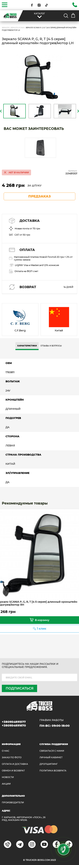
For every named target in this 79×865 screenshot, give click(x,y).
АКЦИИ (6, 783)
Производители (13, 802)
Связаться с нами (52, 750)
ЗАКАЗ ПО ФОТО (11, 757)
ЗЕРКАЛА (5, 28)
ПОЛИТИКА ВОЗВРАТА (53, 770)
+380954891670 (14, 725)
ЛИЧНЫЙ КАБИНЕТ (51, 757)
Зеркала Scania (17, 28)
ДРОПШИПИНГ (49, 764)
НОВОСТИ (8, 777)
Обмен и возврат (13, 770)
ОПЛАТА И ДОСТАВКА (15, 764)
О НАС (5, 750)
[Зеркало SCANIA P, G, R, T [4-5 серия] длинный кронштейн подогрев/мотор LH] (39, 77)
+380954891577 (14, 721)
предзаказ (39, 196)
